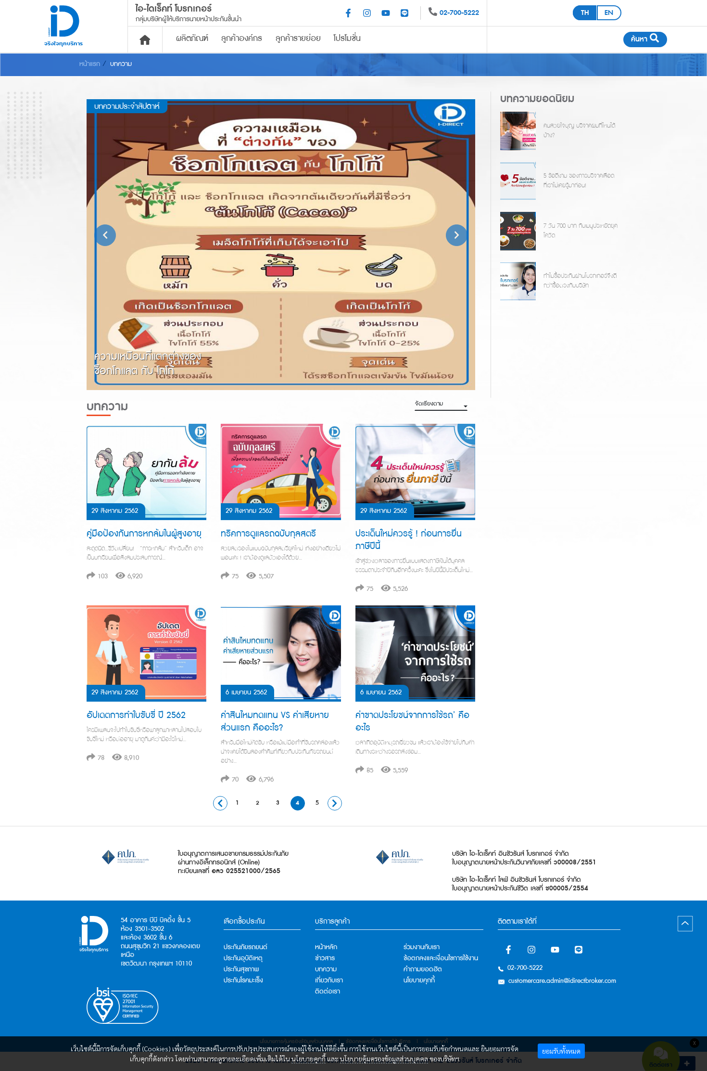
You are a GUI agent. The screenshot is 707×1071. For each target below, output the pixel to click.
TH (585, 13)
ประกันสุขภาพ (241, 969)
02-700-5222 (459, 13)
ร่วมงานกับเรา (422, 947)
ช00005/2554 (566, 888)
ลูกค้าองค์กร (241, 38)
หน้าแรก (89, 64)
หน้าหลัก (326, 947)
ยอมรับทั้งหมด (561, 1050)
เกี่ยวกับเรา (329, 980)
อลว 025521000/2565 (246, 871)
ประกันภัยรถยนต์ (245, 947)
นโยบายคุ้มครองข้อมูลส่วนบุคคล (384, 1058)
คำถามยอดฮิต (423, 969)
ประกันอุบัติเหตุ (243, 958)
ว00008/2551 (575, 862)
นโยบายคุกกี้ (308, 1058)
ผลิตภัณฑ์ (192, 38)
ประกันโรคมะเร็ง (243, 980)
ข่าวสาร (325, 958)
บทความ (121, 64)
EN (609, 13)
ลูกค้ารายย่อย (298, 38)
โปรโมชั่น (347, 38)
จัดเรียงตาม (429, 404)
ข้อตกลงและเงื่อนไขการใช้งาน (441, 958)
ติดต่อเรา (327, 991)
